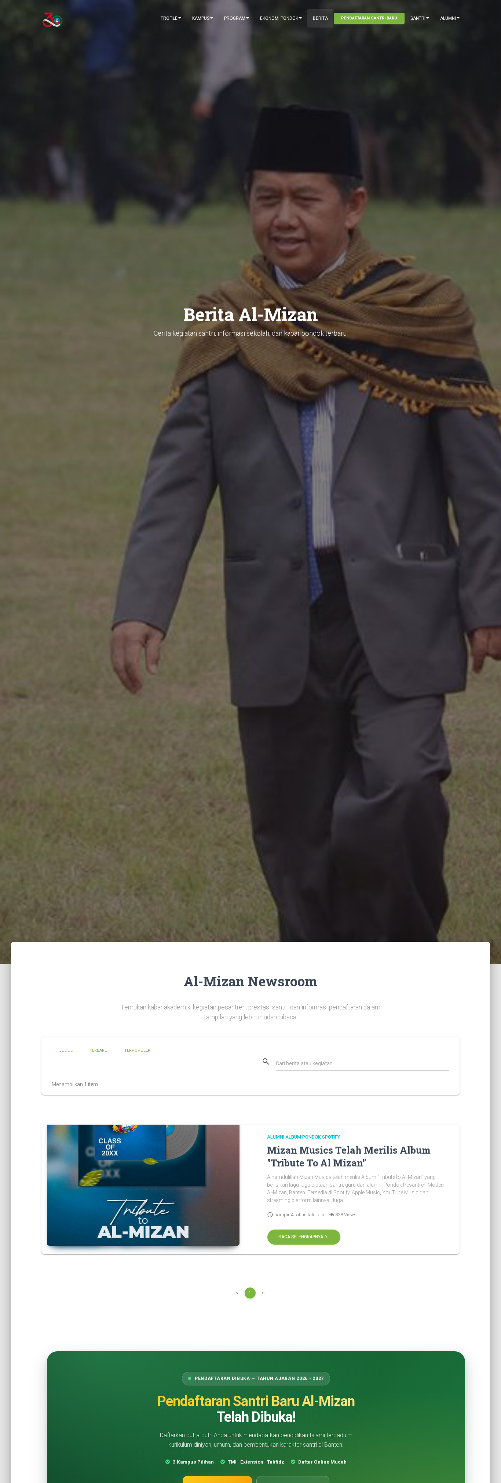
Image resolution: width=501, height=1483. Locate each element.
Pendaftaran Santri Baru (369, 18)
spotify (331, 1137)
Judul (66, 1050)
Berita (320, 18)
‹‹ (236, 1293)
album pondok (303, 1137)
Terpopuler (137, 1050)
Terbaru (98, 1050)
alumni (275, 1137)
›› (263, 1293)
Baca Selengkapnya (303, 1237)
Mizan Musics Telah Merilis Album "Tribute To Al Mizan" (349, 1156)
